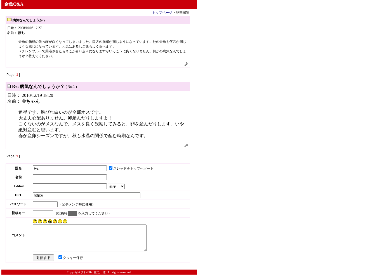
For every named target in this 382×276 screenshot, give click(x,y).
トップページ (162, 13)
